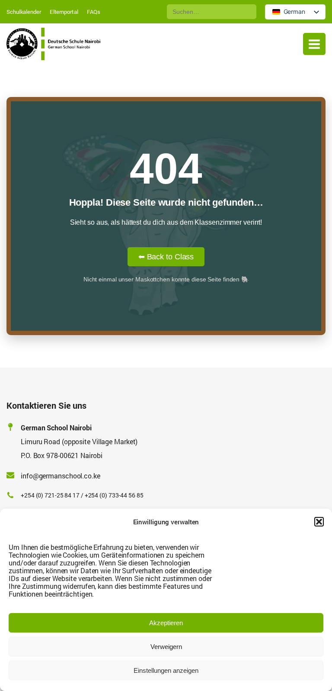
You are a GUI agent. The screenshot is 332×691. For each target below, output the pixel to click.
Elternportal (64, 12)
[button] (319, 521)
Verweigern (166, 646)
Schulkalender (23, 12)
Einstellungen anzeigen (166, 670)
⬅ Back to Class (166, 256)
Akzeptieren (166, 622)
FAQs (94, 12)
